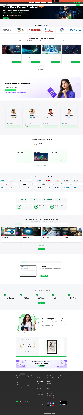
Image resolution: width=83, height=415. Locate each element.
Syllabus (7, 61)
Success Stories (49, 383)
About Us (59, 380)
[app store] (63, 402)
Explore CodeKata (44, 275)
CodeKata (38, 383)
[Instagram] (51, 403)
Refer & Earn (63, 407)
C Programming (29, 381)
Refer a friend (49, 393)
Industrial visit (39, 396)
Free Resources (49, 386)
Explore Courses (41, 249)
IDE (37, 390)
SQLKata (38, 386)
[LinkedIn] (53, 403)
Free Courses (39, 377)
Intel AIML (17, 380)
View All (41, 168)
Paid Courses (39, 375)
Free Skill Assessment (11, 90)
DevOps (17, 384)
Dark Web (28, 387)
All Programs (18, 388)
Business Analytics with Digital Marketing (20, 387)
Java (27, 378)
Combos (38, 379)
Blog (48, 388)
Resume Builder (50, 397)
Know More (16, 61)
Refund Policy (60, 375)
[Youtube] (53, 405)
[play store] (63, 404)
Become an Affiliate (50, 395)
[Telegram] (51, 405)
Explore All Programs (41, 69)
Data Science (18, 377)
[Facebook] (48, 403)
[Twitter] (48, 405)
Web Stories (49, 390)
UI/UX (17, 382)
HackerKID (49, 375)
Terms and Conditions (47, 413)
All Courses (28, 388)
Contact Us (59, 379)
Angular (28, 385)
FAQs (58, 377)
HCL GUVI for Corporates (51, 379)
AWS (27, 383)
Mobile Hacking (29, 380)
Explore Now (42, 365)
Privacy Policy (53, 413)
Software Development (19, 379)
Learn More (42, 303)
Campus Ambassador (40, 394)
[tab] (18, 224)
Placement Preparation (51, 377)
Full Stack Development (20, 375)
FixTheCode (39, 388)
